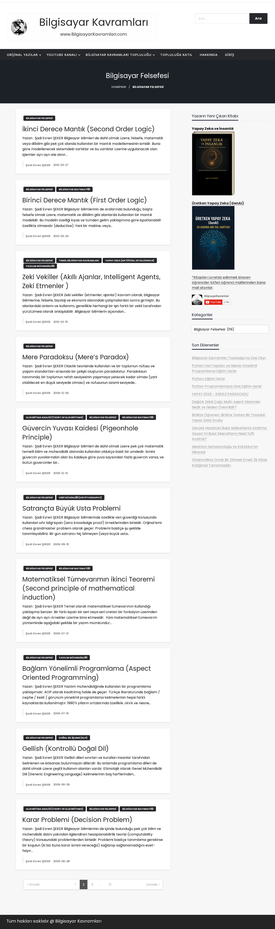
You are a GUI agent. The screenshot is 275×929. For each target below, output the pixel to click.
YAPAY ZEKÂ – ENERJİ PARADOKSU (220, 394)
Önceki (34, 884)
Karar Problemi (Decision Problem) (77, 819)
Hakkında (209, 54)
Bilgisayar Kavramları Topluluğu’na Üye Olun (229, 357)
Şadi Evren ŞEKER (38, 165)
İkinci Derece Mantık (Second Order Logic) (88, 129)
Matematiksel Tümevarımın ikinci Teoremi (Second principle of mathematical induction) (88, 588)
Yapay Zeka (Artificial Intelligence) (129, 260)
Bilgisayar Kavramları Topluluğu (118, 54)
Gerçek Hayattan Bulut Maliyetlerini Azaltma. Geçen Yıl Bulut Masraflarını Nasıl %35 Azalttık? (229, 433)
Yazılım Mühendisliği (40, 266)
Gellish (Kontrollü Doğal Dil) (65, 748)
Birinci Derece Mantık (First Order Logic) (84, 200)
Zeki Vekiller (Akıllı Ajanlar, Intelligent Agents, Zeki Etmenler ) (91, 281)
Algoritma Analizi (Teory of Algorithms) (54, 417)
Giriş (229, 54)
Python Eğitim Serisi (208, 378)
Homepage (119, 87)
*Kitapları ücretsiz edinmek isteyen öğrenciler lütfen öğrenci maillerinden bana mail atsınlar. (229, 282)
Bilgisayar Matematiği (74, 189)
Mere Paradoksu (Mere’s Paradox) (75, 357)
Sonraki (152, 884)
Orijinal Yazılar (22, 54)
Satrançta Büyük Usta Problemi (71, 508)
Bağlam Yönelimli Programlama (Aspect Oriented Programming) (86, 673)
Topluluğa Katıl (176, 54)
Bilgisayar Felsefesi (39, 118)
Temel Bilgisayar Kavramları (79, 260)
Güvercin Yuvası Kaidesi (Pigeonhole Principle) (80, 433)
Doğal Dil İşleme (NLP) (73, 737)
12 (110, 884)
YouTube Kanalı (62, 54)
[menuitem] (23, 54)
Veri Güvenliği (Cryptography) (80, 497)
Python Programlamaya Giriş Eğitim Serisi (226, 386)
